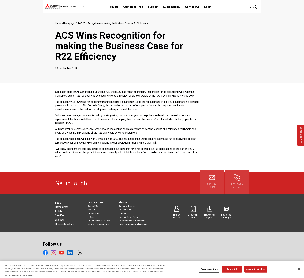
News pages (93, 213)
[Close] (298, 269)
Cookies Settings (209, 269)
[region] (152, 269)
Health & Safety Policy (128, 217)
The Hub (91, 210)
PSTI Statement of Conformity (132, 221)
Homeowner (61, 206)
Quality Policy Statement (99, 224)
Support (153, 6)
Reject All (232, 269)
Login (207, 6)
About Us (123, 202)
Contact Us (192, 6)
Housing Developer (65, 224)
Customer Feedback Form (99, 221)
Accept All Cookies (255, 269)
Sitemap (122, 213)
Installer (59, 211)
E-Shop (91, 217)
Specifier (59, 215)
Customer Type (133, 6)
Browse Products (95, 202)
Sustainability (171, 6)
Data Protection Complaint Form (133, 224)
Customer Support (127, 206)
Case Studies (125, 210)
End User (59, 219)
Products (113, 6)
